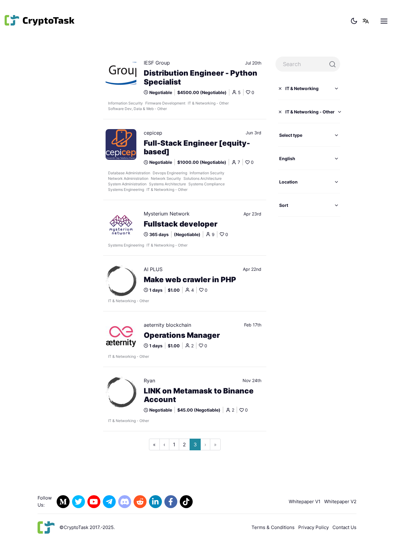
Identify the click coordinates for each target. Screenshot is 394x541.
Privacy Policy (313, 527)
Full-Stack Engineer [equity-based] (197, 147)
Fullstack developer (180, 224)
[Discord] (124, 501)
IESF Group (157, 63)
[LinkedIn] (155, 501)
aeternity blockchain (167, 325)
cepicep (153, 133)
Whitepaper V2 (340, 501)
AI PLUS (153, 269)
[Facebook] (170, 501)
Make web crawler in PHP (190, 279)
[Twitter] (78, 501)
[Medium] (63, 501)
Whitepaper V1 (304, 501)
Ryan (149, 380)
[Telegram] (109, 501)
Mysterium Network (167, 214)
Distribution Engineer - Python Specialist (200, 77)
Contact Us (344, 527)
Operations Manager (182, 335)
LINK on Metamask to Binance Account (199, 395)
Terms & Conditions (273, 527)
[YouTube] (93, 501)
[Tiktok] (186, 501)
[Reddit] (140, 501)
